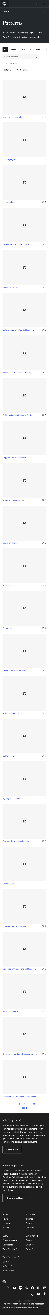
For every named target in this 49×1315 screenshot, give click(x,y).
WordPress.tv (10, 1249)
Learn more (14, 1151)
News (5, 1219)
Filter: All (7, 70)
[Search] (36, 56)
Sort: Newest (22, 70)
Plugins (29, 1223)
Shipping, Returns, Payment (14, 458)
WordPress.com (11, 1257)
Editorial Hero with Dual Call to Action (18, 330)
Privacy (6, 1227)
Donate (30, 1244)
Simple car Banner (10, 287)
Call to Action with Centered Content (18, 415)
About (5, 1214)
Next (24, 1108)
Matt (6, 1261)
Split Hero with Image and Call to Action (19, 969)
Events (29, 1240)
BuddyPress (9, 1270)
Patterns (6, 11)
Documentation (10, 1240)
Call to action (8, 756)
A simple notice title (11, 713)
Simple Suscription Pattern (14, 671)
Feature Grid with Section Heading (17, 372)
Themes (29, 1219)
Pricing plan (7, 628)
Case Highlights (9, 159)
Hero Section (8, 202)
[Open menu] (45, 4)
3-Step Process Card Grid (13, 500)
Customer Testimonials (12, 117)
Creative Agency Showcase (14, 926)
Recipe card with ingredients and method (20, 1054)
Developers (8, 1244)
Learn (5, 1236)
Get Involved (32, 1236)
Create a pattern (14, 1198)
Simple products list (11, 543)
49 (34, 1104)
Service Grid (8, 585)
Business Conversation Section (16, 841)
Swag (29, 1249)
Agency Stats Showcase (13, 798)
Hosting (6, 1223)
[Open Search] (37, 4)
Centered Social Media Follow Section (19, 245)
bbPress (8, 1266)
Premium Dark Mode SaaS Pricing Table (19, 1097)
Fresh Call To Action (11, 1011)
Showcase (30, 1214)
